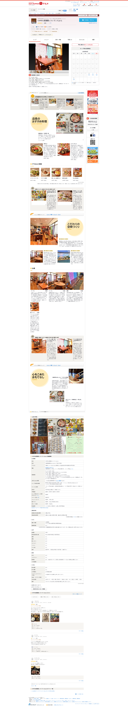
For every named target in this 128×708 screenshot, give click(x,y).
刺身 (44, 700)
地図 (93, 39)
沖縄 (74, 9)
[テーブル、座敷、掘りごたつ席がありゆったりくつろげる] (39, 346)
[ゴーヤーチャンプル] (34, 172)
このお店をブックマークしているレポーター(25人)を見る (43, 691)
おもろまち (95, 1)
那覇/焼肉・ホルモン (68, 698)
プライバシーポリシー (84, 703)
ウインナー (54, 700)
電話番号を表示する (93, 23)
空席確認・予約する (89, 20)
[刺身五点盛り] (66, 172)
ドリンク (55, 214)
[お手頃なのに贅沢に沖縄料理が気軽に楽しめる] (39, 197)
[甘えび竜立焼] (77, 172)
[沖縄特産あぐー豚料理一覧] (70, 126)
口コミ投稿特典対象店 (53, 31)
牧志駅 (39, 699)
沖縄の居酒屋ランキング (49, 701)
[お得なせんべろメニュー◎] (70, 102)
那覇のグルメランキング (58, 701)
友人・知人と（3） (55, 596)
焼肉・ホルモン (42, 29)
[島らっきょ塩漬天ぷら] (56, 172)
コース (48, 214)
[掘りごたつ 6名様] (34, 306)
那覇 (77, 9)
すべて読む (81, 630)
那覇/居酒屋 (62, 698)
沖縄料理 (37, 700)
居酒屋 (74, 10)
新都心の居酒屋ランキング (86, 701)
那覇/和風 (74, 698)
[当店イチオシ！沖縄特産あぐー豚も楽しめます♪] (57, 398)
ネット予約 (58, 480)
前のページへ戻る (33, 13)
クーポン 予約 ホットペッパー (94, 2)
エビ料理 (41, 700)
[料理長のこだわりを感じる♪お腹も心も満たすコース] (65, 197)
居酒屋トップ (48, 698)
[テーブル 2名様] (39, 281)
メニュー (46, 39)
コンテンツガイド (84, 2)
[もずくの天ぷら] (64, 149)
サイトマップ (77, 703)
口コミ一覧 (34, 685)
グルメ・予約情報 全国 (41, 13)
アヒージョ (70, 700)
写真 (70, 39)
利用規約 (90, 703)
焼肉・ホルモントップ (55, 698)
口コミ (81, 39)
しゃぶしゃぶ (59, 700)
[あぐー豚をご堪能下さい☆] (35, 102)
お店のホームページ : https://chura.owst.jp (40, 507)
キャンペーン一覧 (95, 114)
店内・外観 (58, 39)
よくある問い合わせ (75, 2)
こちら (72, 468)
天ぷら (63, 700)
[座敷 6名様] (75, 281)
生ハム (74, 700)
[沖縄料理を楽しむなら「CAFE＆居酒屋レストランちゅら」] (76, 376)
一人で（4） (34, 596)
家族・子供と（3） (44, 596)
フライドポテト (48, 700)
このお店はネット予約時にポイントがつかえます (41, 34)
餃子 (66, 700)
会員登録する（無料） (76, 5)
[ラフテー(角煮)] (45, 172)
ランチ (59, 214)
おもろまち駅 (35, 699)
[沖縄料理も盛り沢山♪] (52, 102)
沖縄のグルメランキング (40, 701)
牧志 (98, 1)
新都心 (53, 13)
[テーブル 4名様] (57, 281)
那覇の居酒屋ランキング (67, 701)
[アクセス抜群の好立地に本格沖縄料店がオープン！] (65, 346)
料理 (51, 214)
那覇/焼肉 (78, 698)
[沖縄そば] (36, 149)
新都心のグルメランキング (76, 701)
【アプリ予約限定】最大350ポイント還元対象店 (39, 31)
